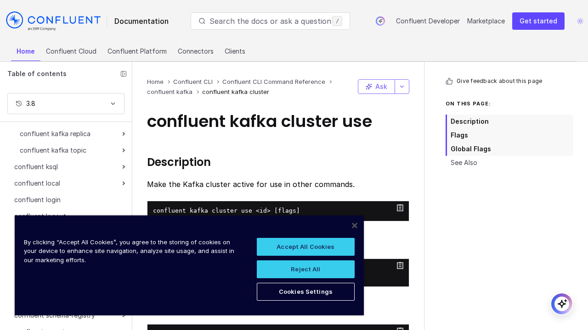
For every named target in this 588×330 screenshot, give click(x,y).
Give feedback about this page (499, 80)
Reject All (305, 269)
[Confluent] (53, 21)
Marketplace (486, 21)
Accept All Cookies (305, 246)
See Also (464, 162)
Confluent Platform (137, 51)
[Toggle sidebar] (123, 73)
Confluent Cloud (71, 51)
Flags (459, 135)
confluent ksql (36, 166)
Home (26, 51)
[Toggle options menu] (402, 87)
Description (470, 121)
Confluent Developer (428, 21)
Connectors (196, 51)
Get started (538, 21)
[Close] (354, 225)
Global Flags (471, 149)
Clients (235, 51)
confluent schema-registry (54, 315)
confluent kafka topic (53, 150)
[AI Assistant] (380, 21)
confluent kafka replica (55, 134)
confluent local (37, 183)
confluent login (37, 200)
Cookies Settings (306, 291)
